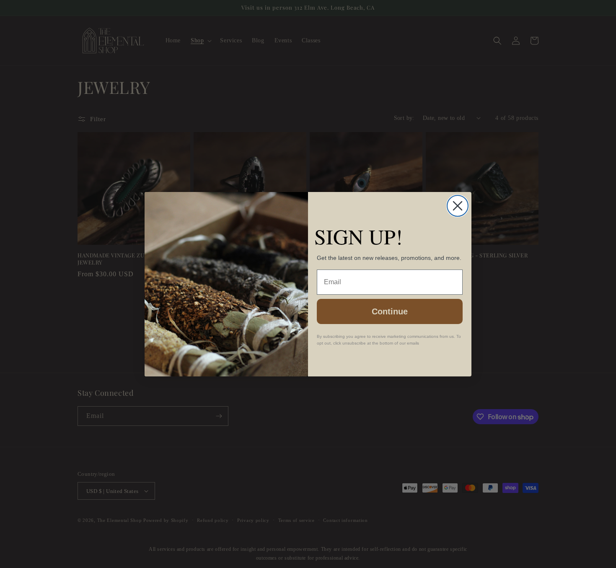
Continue (390, 311)
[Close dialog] (457, 205)
